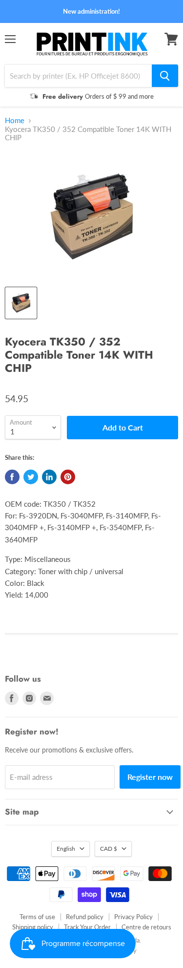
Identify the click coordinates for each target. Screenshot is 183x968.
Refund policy (84, 917)
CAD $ (108, 848)
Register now (150, 776)
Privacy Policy (133, 917)
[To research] (165, 76)
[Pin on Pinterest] (68, 477)
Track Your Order (87, 927)
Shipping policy (32, 927)
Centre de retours (146, 927)
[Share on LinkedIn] (49, 477)
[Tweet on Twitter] (30, 477)
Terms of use (37, 917)
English (66, 848)
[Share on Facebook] (12, 477)
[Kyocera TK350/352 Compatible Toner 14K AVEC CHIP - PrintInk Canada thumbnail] (21, 303)
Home (14, 120)
